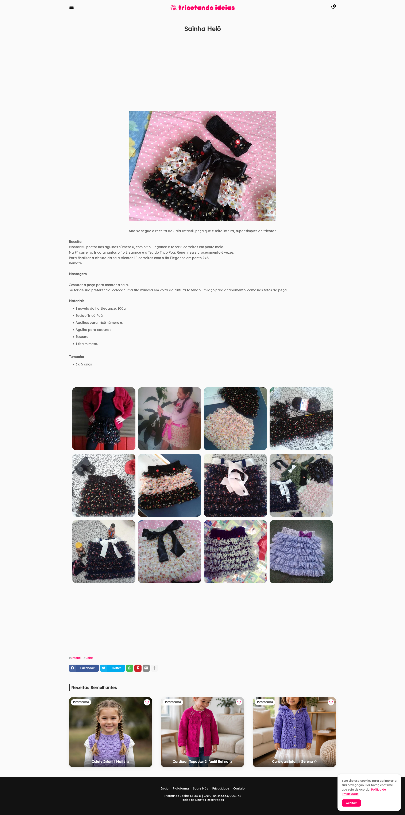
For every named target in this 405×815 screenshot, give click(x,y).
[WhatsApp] (129, 668)
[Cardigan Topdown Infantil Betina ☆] (202, 732)
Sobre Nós (200, 788)
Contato (239, 788)
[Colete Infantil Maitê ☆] (110, 732)
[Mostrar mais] (154, 668)
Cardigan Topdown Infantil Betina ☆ (202, 761)
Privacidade (220, 788)
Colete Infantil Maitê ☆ (110, 761)
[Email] (146, 668)
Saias (89, 657)
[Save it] (334, 38)
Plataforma (181, 788)
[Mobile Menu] (71, 7)
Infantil (76, 657)
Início (165, 788)
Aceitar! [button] (351, 803)
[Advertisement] (195, 76)
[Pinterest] (138, 668)
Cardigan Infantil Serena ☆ (294, 761)
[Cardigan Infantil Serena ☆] (294, 732)
